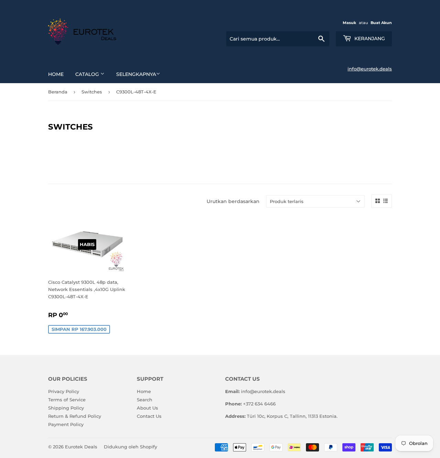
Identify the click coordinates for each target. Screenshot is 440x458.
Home (56, 74)
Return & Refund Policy (74, 416)
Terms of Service (67, 399)
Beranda (57, 91)
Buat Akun (381, 22)
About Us (147, 408)
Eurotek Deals (81, 446)
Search (144, 399)
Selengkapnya (136, 74)
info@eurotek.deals (370, 68)
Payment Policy (66, 424)
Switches (91, 91)
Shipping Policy (66, 408)
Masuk (349, 22)
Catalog (87, 74)
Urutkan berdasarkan (233, 201)
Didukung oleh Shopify (130, 446)
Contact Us (149, 416)
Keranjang (369, 38)
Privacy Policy (63, 391)
